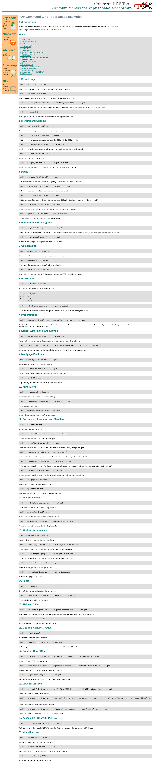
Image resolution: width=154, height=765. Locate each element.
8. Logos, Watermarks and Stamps (32, 52)
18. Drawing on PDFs (27, 70)
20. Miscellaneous (26, 74)
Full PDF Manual (112, 26)
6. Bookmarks (24, 48)
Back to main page (27, 22)
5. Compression (25, 47)
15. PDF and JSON (26, 65)
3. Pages (23, 43)
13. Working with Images (28, 61)
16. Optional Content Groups (30, 67)
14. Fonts (23, 63)
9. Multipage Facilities (27, 54)
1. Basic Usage (25, 39)
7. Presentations (25, 50)
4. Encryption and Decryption (30, 45)
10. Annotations (25, 56)
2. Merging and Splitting (28, 41)
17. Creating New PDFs (28, 68)
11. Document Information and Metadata (34, 57)
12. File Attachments (27, 59)
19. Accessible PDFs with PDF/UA (32, 72)
